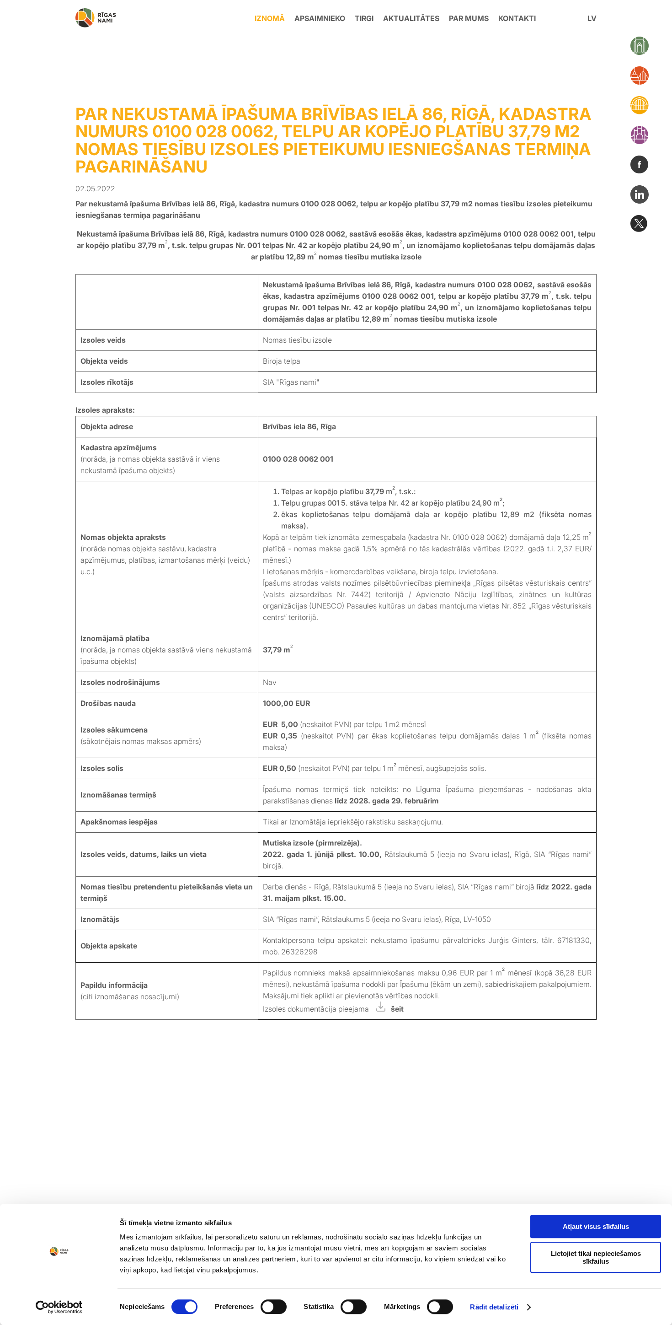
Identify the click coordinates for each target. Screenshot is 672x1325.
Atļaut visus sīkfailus (596, 1226)
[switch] (274, 1306)
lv (592, 18)
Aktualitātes (411, 18)
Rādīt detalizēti (494, 1307)
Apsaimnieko (319, 18)
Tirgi (364, 18)
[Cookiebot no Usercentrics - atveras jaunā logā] (59, 1307)
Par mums (469, 18)
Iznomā (270, 18)
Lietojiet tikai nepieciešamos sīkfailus (596, 1257)
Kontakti (517, 18)
